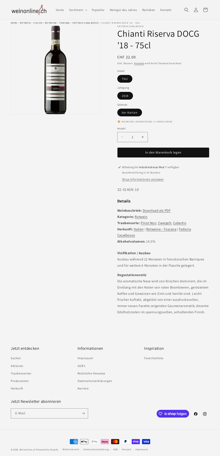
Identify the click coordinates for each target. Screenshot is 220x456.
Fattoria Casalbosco (85, 22)
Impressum (85, 358)
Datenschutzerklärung (96, 449)
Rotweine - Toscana (57, 22)
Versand (139, 63)
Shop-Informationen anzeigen (143, 179)
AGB (115, 449)
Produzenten (20, 381)
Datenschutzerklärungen (95, 381)
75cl (125, 79)
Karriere (83, 388)
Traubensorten (21, 373)
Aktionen (17, 366)
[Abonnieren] (83, 413)
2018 (125, 96)
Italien (37, 22)
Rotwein (25, 22)
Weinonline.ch (28, 449)
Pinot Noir (148, 223)
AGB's (82, 366)
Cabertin (179, 223)
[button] (78, 9)
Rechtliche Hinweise (91, 373)
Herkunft (17, 388)
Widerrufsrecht (71, 449)
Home (14, 22)
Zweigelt (164, 223)
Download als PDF (157, 210)
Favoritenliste (153, 358)
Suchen (16, 358)
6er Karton (130, 112)
